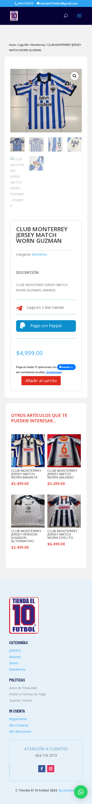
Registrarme (18, 719)
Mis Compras (18, 725)
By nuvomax (68, 790)
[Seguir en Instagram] (50, 768)
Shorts (14, 663)
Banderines (17, 669)
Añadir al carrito (41, 380)
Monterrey (38, 45)
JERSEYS (15, 650)
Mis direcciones (20, 731)
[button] (75, 76)
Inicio (12, 45)
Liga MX (23, 45)
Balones (15, 657)
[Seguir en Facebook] (41, 768)
